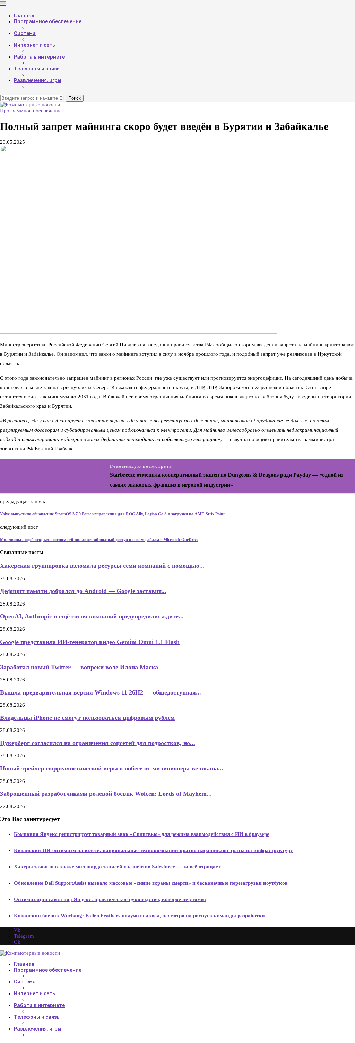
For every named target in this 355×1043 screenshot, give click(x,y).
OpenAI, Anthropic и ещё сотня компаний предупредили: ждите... (92, 616)
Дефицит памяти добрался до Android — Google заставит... (83, 590)
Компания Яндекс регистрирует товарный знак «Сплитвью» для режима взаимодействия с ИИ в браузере (141, 834)
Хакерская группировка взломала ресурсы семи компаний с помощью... (102, 565)
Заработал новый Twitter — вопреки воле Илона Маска (79, 667)
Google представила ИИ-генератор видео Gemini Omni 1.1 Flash (90, 641)
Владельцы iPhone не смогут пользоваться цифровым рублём (87, 717)
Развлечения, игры (37, 80)
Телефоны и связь (37, 69)
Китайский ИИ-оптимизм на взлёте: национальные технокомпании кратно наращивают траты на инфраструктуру (153, 850)
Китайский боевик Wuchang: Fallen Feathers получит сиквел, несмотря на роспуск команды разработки (139, 915)
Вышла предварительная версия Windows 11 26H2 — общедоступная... (100, 692)
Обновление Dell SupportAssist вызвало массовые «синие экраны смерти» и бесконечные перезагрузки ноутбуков (151, 883)
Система (25, 33)
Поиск (74, 98)
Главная (24, 16)
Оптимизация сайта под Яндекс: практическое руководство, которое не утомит (110, 899)
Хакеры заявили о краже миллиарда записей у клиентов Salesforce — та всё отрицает (117, 866)
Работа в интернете (39, 57)
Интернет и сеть (34, 45)
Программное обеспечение (47, 22)
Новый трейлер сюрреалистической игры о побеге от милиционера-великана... (111, 768)
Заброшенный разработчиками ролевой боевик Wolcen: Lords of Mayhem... (106, 793)
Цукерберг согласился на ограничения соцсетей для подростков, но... (97, 743)
